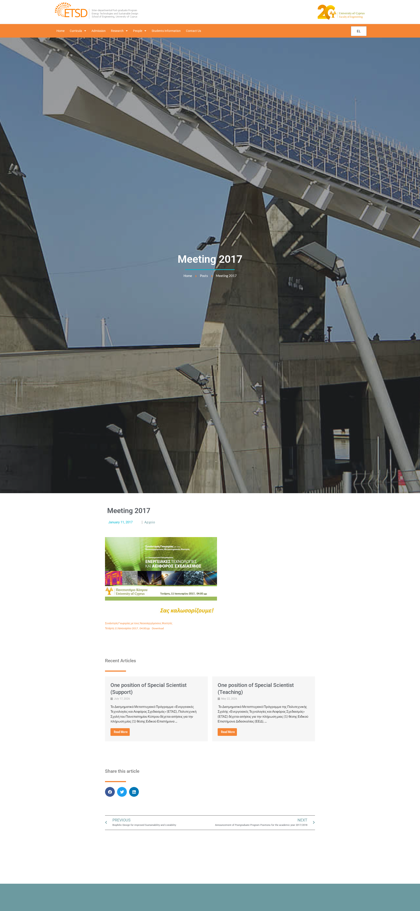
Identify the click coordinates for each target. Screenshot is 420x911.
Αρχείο (149, 522)
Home (60, 31)
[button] (110, 792)
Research (117, 31)
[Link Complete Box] (156, 708)
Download (158, 628)
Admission (98, 31)
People (137, 31)
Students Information (166, 31)
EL (358, 31)
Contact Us (193, 31)
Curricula (76, 31)
